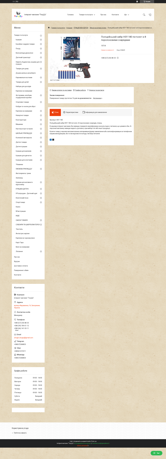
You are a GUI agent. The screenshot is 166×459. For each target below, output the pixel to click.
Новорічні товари (22, 115)
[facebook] (51, 140)
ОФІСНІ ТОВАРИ (22, 220)
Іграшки (69, 28)
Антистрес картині (22, 233)
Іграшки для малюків (23, 151)
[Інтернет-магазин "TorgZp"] (18, 14)
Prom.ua (93, 441)
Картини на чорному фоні (25, 238)
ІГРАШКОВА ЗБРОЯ (81, 28)
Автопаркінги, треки (23, 173)
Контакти (115, 15)
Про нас (103, 15)
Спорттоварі (20, 202)
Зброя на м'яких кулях (98, 28)
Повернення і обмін (21, 270)
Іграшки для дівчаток (24, 155)
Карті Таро (20, 242)
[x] (53, 140)
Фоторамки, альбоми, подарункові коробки (24, 96)
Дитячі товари (21, 142)
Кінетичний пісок (22, 198)
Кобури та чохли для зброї (25, 106)
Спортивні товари (22, 102)
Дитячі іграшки (21, 146)
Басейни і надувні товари (25, 44)
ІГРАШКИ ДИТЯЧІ (22, 189)
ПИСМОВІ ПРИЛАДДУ (24, 169)
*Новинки (19, 164)
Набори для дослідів (23, 86)
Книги (18, 207)
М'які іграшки (21, 211)
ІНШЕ (18, 216)
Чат (158, 453)
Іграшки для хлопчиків (24, 160)
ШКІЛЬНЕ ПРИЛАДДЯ (24, 133)
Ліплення (19, 251)
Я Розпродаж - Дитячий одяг (26, 193)
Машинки (19, 124)
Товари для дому (22, 68)
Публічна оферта (20, 433)
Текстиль (19, 229)
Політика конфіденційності (100, 443)
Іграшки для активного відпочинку (24, 183)
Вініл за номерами (22, 247)
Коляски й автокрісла (24, 138)
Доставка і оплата (21, 266)
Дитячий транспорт (23, 57)
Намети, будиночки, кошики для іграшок (28, 63)
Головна (70, 15)
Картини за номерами (24, 91)
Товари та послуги (86, 15)
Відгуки (17, 261)
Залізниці (19, 178)
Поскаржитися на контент (82, 443)
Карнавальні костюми (24, 77)
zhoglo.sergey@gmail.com (23, 338)
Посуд (18, 48)
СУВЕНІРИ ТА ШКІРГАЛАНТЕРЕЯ (28, 225)
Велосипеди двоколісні (24, 53)
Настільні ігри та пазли (24, 129)
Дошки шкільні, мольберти (26, 73)
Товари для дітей (22, 82)
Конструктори (21, 120)
